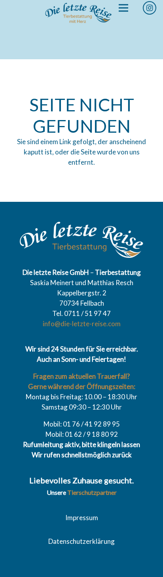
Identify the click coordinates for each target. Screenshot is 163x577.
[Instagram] (149, 8)
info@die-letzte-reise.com (82, 324)
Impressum (81, 517)
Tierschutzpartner (92, 492)
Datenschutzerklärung (81, 541)
